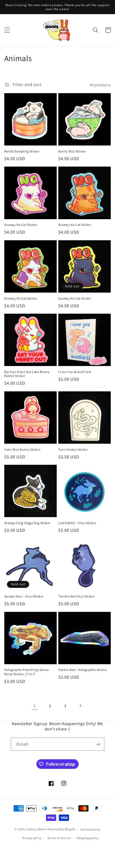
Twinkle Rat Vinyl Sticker (76, 596)
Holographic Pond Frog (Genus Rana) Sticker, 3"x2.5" (26, 672)
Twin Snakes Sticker (73, 449)
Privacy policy (32, 838)
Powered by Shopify (61, 829)
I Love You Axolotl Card (74, 372)
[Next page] (80, 705)
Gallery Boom (37, 829)
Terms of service (59, 838)
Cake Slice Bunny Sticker (22, 449)
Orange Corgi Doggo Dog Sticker (27, 523)
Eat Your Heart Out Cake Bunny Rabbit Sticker (26, 374)
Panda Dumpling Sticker (22, 151)
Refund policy (91, 829)
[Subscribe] (98, 744)
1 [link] (35, 706)
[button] (7, 30)
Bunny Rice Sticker (72, 151)
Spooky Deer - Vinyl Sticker (24, 596)
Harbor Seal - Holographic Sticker (82, 670)
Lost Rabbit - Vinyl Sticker (77, 523)
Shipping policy (87, 838)
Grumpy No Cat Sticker (20, 225)
